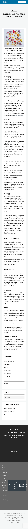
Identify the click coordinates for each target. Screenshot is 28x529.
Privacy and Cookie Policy (4, 468)
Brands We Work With (9, 361)
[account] (19, 2)
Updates (14, 10)
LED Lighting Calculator (5, 501)
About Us (4, 475)
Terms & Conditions (4, 481)
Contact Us (4, 472)
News (5, 380)
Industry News (7, 370)
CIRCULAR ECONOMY (9, 411)
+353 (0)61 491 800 (11, 485)
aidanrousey (7, 20)
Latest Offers (7, 373)
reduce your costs (18, 115)
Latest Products (8, 377)
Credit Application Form (4, 495)
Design (3, 478)
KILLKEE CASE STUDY (9, 408)
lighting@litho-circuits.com (22, 485)
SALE (5, 415)
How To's (6, 367)
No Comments (22, 20)
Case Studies (7, 364)
